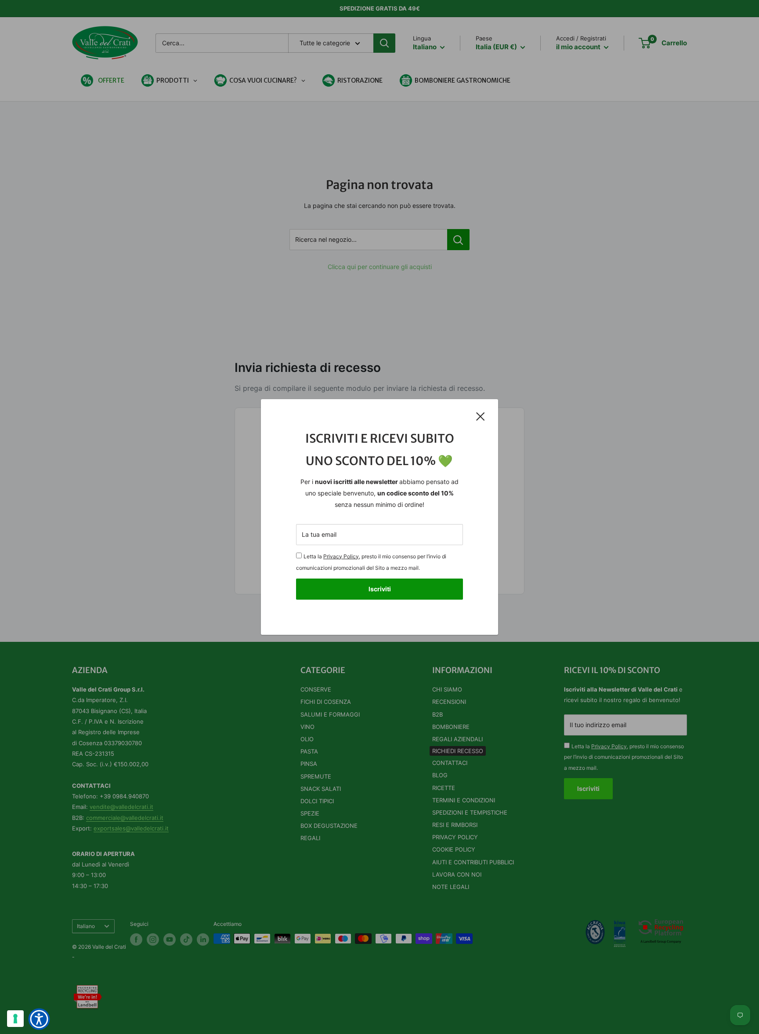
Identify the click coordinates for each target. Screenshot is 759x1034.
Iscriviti (380, 589)
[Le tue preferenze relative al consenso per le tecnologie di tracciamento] (15, 1018)
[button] (39, 1019)
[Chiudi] (480, 416)
